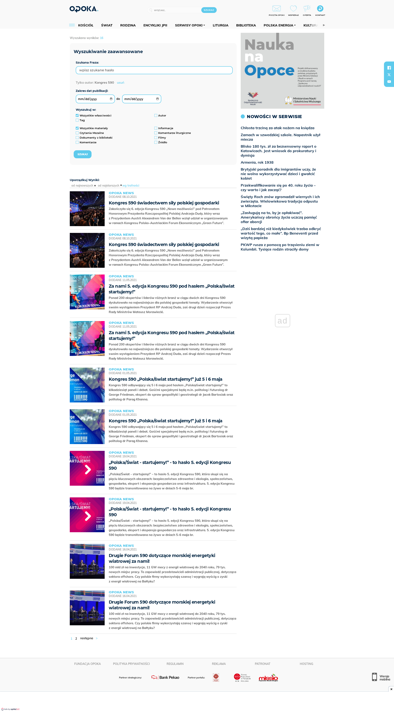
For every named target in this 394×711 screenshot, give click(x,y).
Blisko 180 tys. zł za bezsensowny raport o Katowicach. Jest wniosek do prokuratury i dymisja (278, 151)
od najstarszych (108, 185)
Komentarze (88, 142)
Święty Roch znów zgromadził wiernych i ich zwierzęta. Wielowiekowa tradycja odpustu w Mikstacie (280, 201)
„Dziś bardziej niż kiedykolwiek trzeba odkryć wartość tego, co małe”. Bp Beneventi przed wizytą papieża (281, 233)
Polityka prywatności (131, 664)
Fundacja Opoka (87, 664)
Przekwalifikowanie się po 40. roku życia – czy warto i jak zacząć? (278, 187)
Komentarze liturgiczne (174, 132)
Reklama (219, 664)
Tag (82, 120)
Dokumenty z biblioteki (96, 137)
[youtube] (389, 81)
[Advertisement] (197, 702)
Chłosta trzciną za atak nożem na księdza (277, 127)
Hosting (306, 664)
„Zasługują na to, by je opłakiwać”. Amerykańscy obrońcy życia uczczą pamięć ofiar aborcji (279, 217)
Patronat (262, 664)
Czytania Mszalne (92, 132)
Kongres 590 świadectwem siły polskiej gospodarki (164, 202)
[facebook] (389, 68)
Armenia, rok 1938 (257, 162)
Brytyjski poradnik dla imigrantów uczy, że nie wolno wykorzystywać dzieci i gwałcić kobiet (278, 174)
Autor (162, 115)
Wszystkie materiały (94, 128)
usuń (120, 82)
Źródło (162, 142)
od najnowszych (82, 185)
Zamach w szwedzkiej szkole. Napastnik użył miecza (280, 137)
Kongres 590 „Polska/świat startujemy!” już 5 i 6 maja (165, 379)
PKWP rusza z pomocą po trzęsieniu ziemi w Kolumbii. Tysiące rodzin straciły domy (280, 247)
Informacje (165, 128)
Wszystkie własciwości (95, 115)
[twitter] (389, 75)
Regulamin (175, 664)
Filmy (162, 137)
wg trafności (130, 185)
